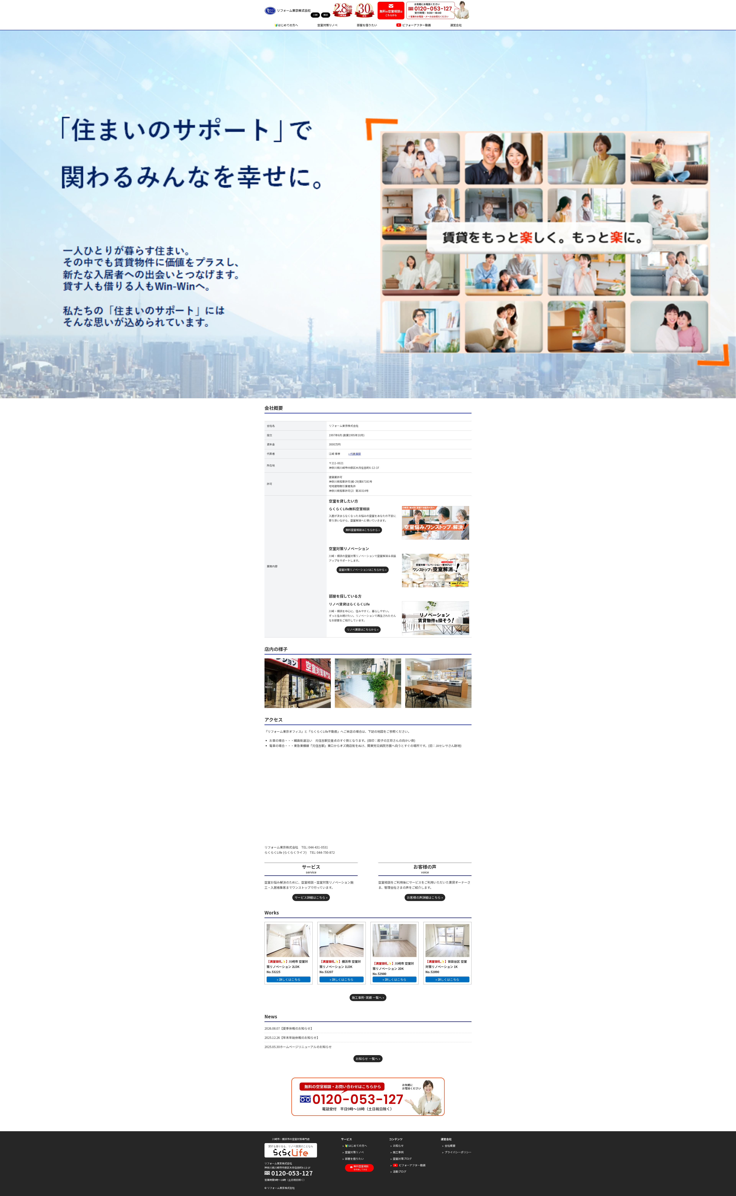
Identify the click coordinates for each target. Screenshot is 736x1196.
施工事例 (398, 1152)
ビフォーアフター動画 (416, 25)
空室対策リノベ (327, 25)
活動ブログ (399, 1171)
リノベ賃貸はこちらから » (362, 629)
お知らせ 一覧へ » (368, 1058)
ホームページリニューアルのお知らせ (306, 1046)
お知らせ (398, 1146)
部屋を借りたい (367, 25)
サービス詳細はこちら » (311, 897)
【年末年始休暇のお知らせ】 (300, 1037)
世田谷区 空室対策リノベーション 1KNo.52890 (446, 966)
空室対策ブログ (402, 1159)
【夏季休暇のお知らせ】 (297, 1028)
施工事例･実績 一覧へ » (368, 997)
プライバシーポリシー (458, 1152)
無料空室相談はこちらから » (363, 530)
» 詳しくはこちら (289, 979)
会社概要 (450, 1146)
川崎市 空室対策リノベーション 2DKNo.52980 (393, 968)
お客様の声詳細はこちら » (425, 897)
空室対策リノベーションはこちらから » (362, 570)
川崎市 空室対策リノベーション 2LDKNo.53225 (287, 966)
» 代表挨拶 (354, 454)
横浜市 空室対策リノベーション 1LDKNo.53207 (340, 966)
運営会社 (456, 25)
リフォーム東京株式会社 (294, 10)
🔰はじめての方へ (286, 25)
